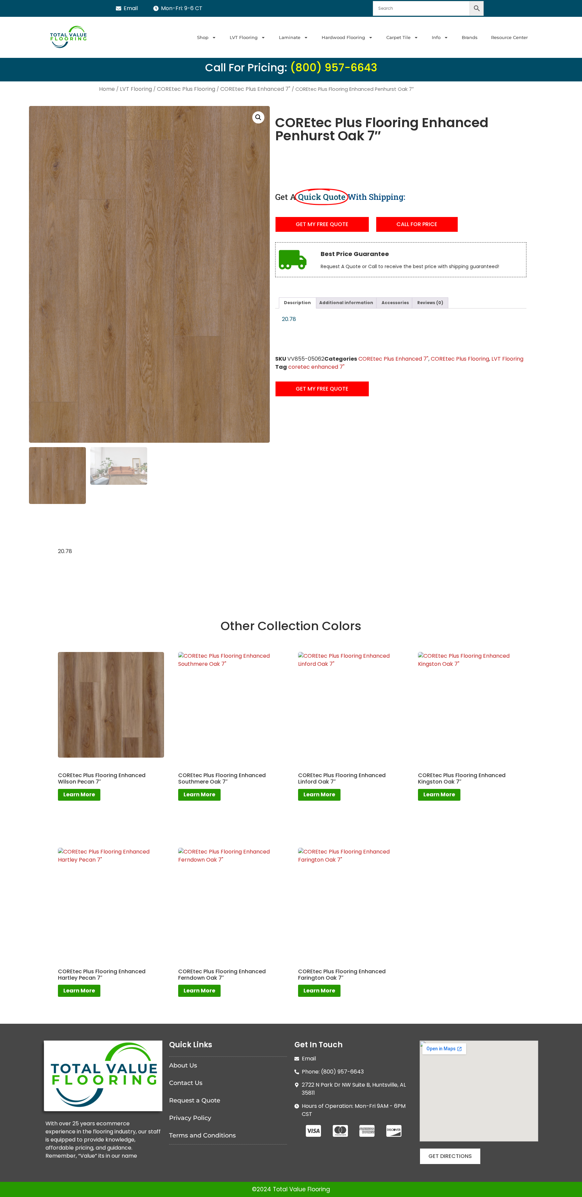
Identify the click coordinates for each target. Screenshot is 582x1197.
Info (436, 37)
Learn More (79, 795)
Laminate (289, 37)
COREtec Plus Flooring (186, 89)
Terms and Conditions (202, 1135)
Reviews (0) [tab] (430, 303)
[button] (258, 118)
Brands (470, 37)
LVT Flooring (244, 37)
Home (107, 89)
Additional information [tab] (346, 303)
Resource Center (509, 37)
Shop (202, 37)
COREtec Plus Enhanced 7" (255, 89)
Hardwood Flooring (343, 37)
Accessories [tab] (395, 303)
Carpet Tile (398, 37)
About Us (183, 1065)
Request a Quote (194, 1100)
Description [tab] (297, 303)
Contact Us (185, 1083)
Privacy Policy (190, 1118)
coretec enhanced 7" (316, 367)
